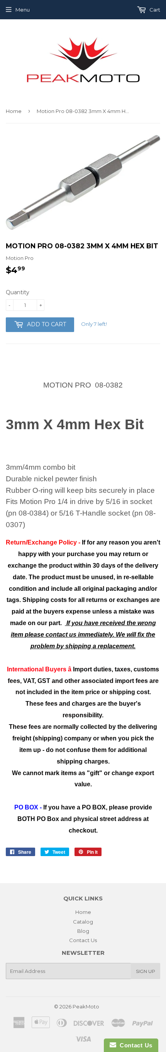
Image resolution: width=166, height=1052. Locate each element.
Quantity (17, 292)
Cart (154, 10)
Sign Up (145, 971)
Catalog (83, 922)
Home (14, 111)
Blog (83, 931)
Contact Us (83, 940)
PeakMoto (86, 1006)
